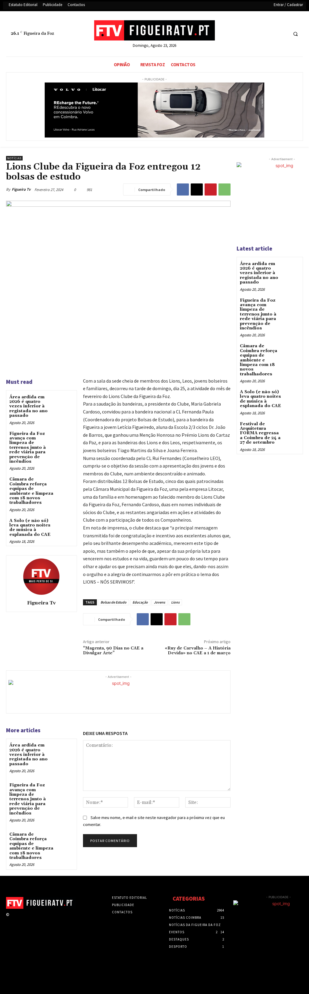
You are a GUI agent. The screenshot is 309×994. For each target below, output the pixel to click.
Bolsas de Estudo (113, 602)
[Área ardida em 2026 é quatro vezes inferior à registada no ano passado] (65, 402)
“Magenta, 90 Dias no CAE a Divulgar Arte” (113, 651)
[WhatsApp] (224, 189)
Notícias (14, 158)
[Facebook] (260, 34)
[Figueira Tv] (41, 577)
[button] (295, 34)
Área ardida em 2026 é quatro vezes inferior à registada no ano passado (28, 406)
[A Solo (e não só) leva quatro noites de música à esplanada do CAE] (65, 525)
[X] (271, 34)
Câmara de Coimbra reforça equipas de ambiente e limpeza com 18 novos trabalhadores (31, 491)
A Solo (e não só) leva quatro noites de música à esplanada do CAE (29, 527)
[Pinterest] (211, 189)
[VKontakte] (45, 920)
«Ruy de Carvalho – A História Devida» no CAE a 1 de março (198, 651)
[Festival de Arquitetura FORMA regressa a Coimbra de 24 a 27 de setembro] (292, 428)
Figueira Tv (21, 189)
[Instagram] (23, 920)
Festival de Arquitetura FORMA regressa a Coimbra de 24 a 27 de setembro (260, 433)
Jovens (159, 602)
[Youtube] (282, 34)
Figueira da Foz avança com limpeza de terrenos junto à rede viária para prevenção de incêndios (27, 447)
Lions (175, 602)
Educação (140, 602)
